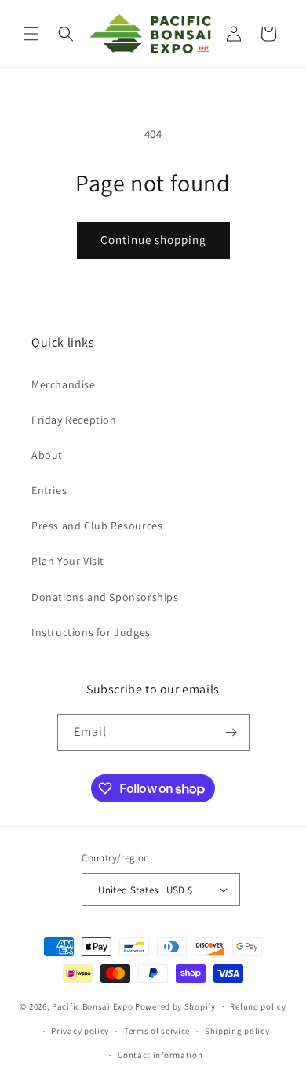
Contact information (160, 1055)
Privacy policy (80, 1030)
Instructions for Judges (91, 632)
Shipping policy (237, 1030)
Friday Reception (74, 420)
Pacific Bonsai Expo (92, 1006)
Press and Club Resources (96, 526)
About (47, 455)
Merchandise (63, 384)
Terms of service (157, 1030)
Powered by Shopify (175, 1006)
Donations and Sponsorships (105, 597)
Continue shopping (153, 239)
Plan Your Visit (67, 561)
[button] (31, 33)
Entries (49, 490)
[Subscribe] (231, 732)
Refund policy (258, 1006)
